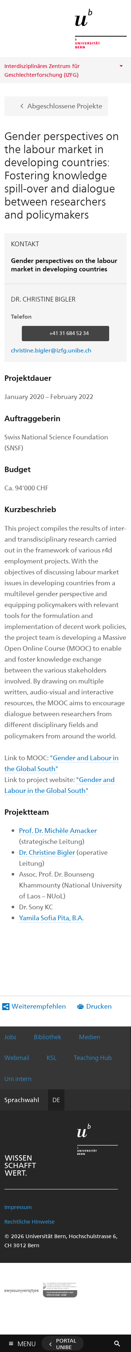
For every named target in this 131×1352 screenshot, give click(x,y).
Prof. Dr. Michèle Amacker (58, 830)
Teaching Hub (93, 1057)
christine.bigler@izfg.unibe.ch (51, 350)
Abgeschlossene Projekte (64, 105)
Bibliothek (47, 1037)
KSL (51, 1057)
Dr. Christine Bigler (47, 852)
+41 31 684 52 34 (69, 333)
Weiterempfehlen (39, 1005)
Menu (26, 1342)
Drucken (99, 1005)
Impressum (18, 1207)
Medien (89, 1037)
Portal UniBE (66, 1344)
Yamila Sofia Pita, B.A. (51, 917)
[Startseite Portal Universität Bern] (101, 28)
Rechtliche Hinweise (29, 1221)
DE (56, 1100)
